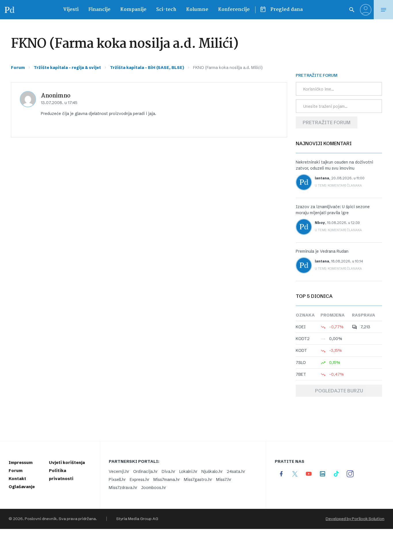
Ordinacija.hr (145, 471)
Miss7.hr (223, 479)
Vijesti (71, 10)
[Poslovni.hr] (9, 9)
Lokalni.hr (188, 471)
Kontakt (17, 478)
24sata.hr (236, 471)
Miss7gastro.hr (198, 479)
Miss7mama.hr (166, 479)
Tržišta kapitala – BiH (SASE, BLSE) (147, 67)
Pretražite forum (326, 122)
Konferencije (234, 10)
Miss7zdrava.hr (123, 487)
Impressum (21, 462)
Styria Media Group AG (137, 518)
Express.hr (139, 479)
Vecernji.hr (119, 471)
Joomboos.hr (153, 487)
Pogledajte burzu (339, 391)
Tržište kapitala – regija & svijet (67, 67)
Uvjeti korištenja (67, 462)
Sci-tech (166, 10)
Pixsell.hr (117, 479)
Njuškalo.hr (212, 471)
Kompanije (133, 10)
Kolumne (197, 10)
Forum (18, 67)
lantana (322, 178)
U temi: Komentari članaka (338, 185)
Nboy (320, 222)
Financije (99, 10)
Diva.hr (168, 471)
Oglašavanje (22, 486)
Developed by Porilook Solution (355, 518)
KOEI (301, 326)
